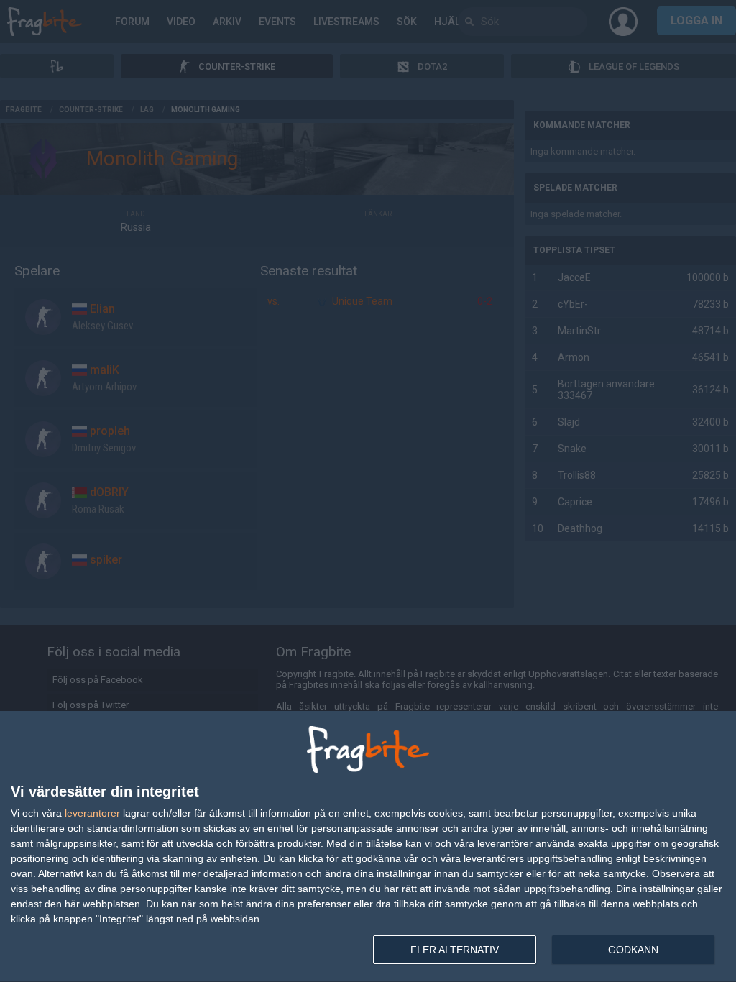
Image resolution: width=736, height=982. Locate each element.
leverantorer (92, 813)
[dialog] (368, 847)
